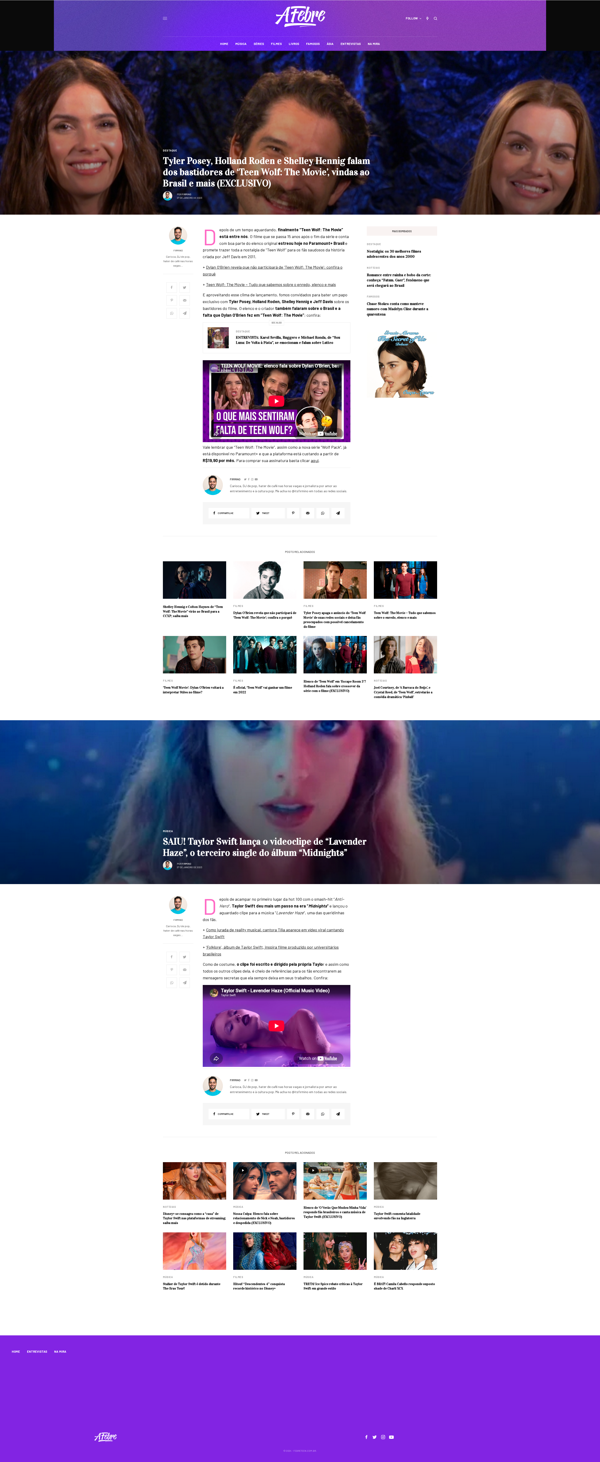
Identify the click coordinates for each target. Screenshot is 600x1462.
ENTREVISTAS (37, 1351)
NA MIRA (60, 1351)
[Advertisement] (300, 1394)
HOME (16, 1351)
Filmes (238, 605)
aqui (315, 460)
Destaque (170, 150)
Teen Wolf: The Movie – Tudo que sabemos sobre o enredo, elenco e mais (271, 284)
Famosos (373, 296)
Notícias (373, 267)
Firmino (186, 194)
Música (168, 831)
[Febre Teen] (300, 16)
